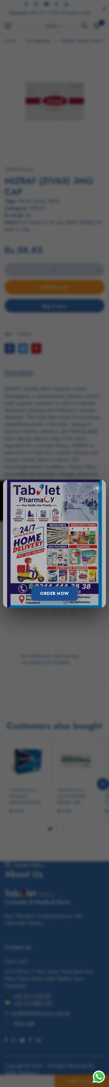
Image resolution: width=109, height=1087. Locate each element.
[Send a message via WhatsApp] (99, 1077)
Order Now (54, 593)
